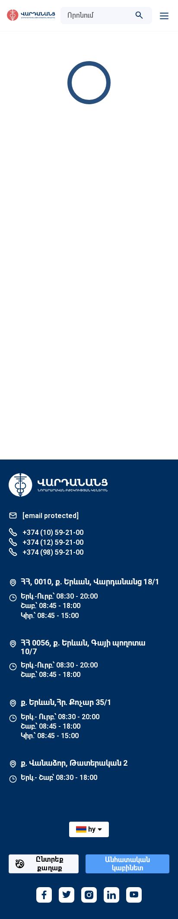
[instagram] (89, 895)
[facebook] (44, 895)
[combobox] (97, 15)
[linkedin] (111, 895)
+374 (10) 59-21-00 (52, 532)
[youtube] (134, 895)
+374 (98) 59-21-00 (52, 552)
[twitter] (66, 895)
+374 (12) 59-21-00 (52, 542)
